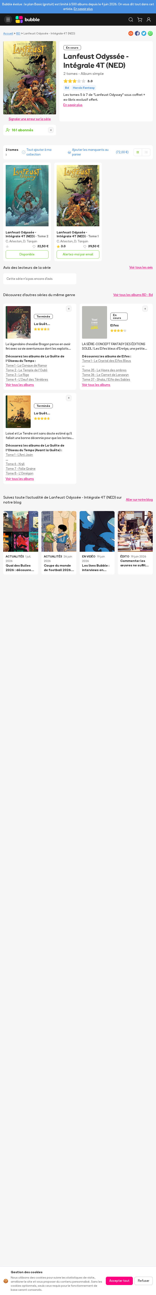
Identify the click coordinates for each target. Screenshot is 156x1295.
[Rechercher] (131, 19)
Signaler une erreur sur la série (30, 119)
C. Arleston (14, 241)
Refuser (143, 1281)
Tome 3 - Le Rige (17, 375)
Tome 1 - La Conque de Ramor (26, 365)
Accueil (8, 33)
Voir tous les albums (20, 385)
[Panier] (140, 19)
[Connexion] (149, 19)
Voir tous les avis (141, 267)
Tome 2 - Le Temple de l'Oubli (26, 370)
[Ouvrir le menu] (8, 19)
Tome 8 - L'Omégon (19, 473)
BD (18, 33)
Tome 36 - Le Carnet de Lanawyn (105, 375)
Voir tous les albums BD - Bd (133, 295)
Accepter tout (119, 1281)
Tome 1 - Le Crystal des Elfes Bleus (106, 361)
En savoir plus (83, 9)
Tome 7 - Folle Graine (21, 469)
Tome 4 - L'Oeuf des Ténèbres (27, 379)
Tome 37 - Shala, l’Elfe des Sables (106, 379)
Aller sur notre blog (139, 499)
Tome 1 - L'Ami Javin (19, 455)
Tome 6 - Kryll (15, 464)
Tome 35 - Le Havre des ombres (104, 370)
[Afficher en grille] (138, 152)
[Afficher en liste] (146, 152)
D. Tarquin (30, 241)
